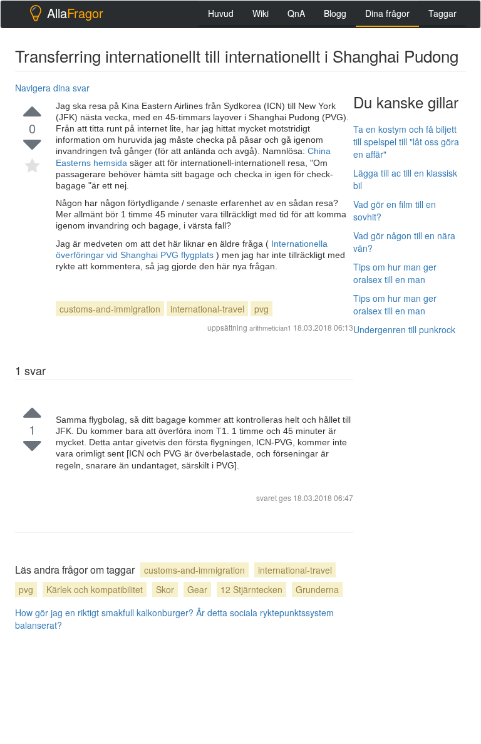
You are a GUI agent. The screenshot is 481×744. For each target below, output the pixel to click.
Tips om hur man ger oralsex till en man (395, 273)
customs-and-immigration (109, 308)
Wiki (260, 13)
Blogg (335, 13)
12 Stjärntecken (251, 589)
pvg (261, 308)
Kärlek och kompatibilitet (94, 589)
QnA (296, 13)
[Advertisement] (417, 407)
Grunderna (317, 589)
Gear (197, 589)
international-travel (207, 308)
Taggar (442, 13)
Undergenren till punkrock (404, 329)
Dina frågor (387, 13)
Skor (165, 589)
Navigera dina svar (52, 87)
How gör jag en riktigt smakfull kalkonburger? (104, 612)
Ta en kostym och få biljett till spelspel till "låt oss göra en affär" (406, 141)
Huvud (221, 13)
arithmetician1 (270, 328)
